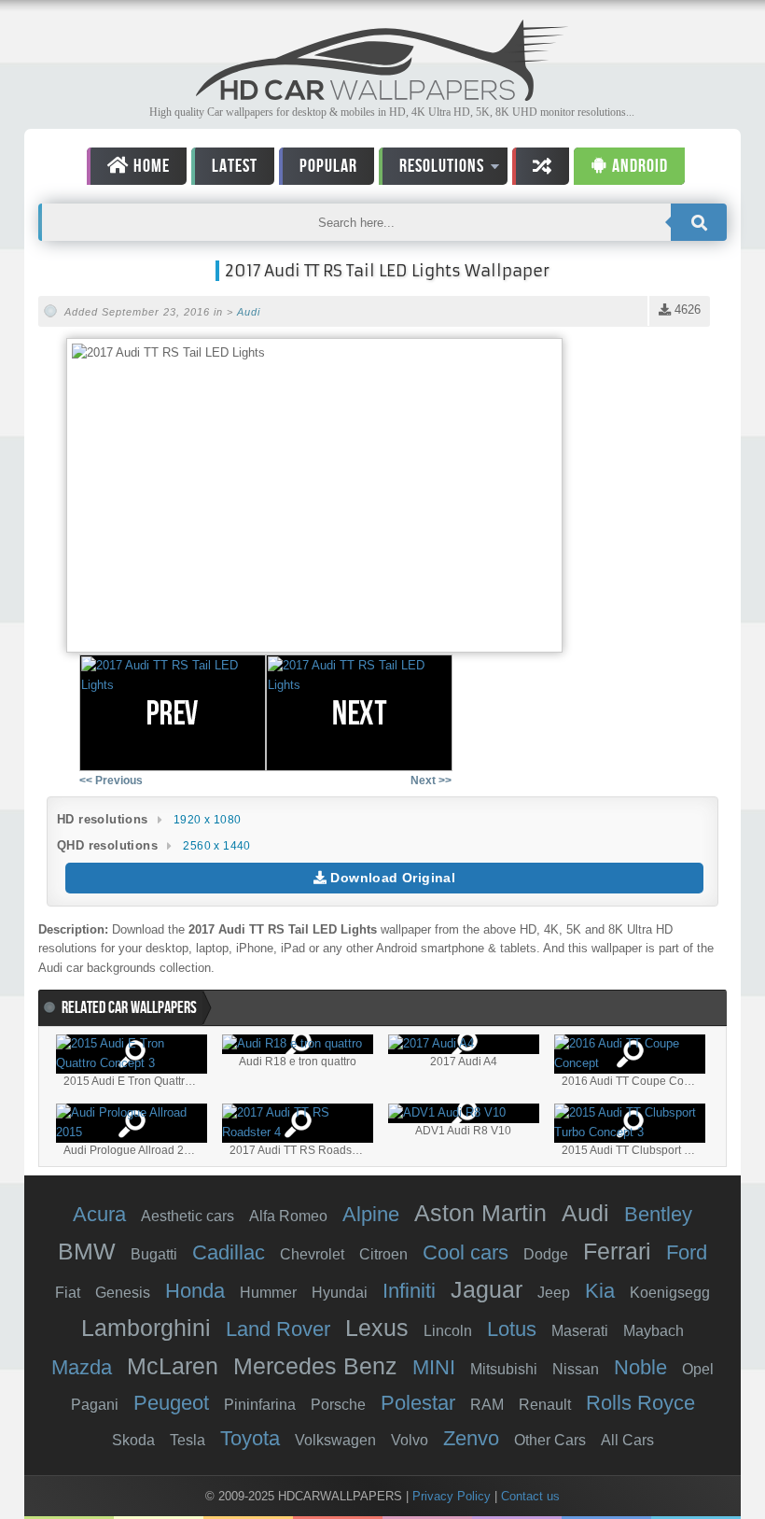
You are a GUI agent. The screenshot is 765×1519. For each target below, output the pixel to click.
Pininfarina (260, 1405)
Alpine (370, 1214)
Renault (545, 1405)
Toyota (250, 1438)
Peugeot (171, 1402)
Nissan (575, 1369)
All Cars (627, 1440)
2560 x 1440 (216, 845)
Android (638, 166)
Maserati (579, 1331)
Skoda (133, 1440)
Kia (600, 1290)
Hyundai (340, 1293)
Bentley (658, 1214)
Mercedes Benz (315, 1366)
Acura (99, 1214)
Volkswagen (335, 1440)
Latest (234, 166)
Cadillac (228, 1252)
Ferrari (617, 1251)
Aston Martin (480, 1213)
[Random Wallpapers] (540, 166)
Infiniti (409, 1290)
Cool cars (465, 1252)
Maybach (653, 1331)
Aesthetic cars (187, 1216)
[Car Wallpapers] (382, 96)
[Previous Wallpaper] (172, 712)
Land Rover (278, 1329)
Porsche (338, 1405)
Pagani (94, 1405)
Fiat (67, 1293)
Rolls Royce (640, 1402)
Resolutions (431, 169)
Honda (195, 1290)
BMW (87, 1251)
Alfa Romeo (288, 1216)
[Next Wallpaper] (359, 712)
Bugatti (154, 1254)
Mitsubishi (503, 1369)
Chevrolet (312, 1254)
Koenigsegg (670, 1293)
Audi (248, 311)
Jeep (553, 1293)
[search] (699, 222)
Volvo (409, 1440)
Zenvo (471, 1438)
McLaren (172, 1366)
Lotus (511, 1329)
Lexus (377, 1328)
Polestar (418, 1402)
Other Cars (550, 1440)
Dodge (545, 1254)
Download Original (391, 877)
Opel (698, 1369)
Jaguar (486, 1289)
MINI (433, 1367)
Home (150, 166)
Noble (640, 1367)
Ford (686, 1252)
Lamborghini (146, 1328)
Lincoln (448, 1331)
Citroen (383, 1254)
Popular (328, 166)
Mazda (81, 1367)
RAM (487, 1405)
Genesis (122, 1293)
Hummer (268, 1293)
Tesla (187, 1440)
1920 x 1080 (207, 819)
